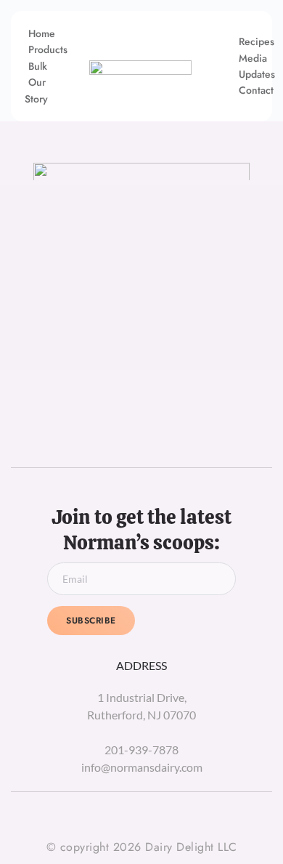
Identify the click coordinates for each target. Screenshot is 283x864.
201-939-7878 (141, 749)
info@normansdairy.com (141, 767)
